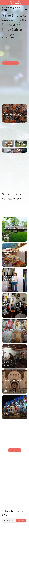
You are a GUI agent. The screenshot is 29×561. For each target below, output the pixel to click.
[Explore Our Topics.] (14, 150)
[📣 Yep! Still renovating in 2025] (14, 356)
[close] (27, 2)
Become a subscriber (10, 63)
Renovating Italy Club (11, 8)
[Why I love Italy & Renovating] (14, 280)
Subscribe (21, 520)
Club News (6, 238)
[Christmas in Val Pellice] (14, 407)
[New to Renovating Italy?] (14, 113)
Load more (15, 450)
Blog (5, 314)
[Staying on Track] (14, 305)
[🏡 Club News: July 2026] (14, 229)
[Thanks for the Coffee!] (8, 143)
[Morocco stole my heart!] (14, 382)
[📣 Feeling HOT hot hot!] (14, 331)
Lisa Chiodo (6, 235)
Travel (5, 390)
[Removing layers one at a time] (14, 255)
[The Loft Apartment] (21, 143)
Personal (6, 289)
